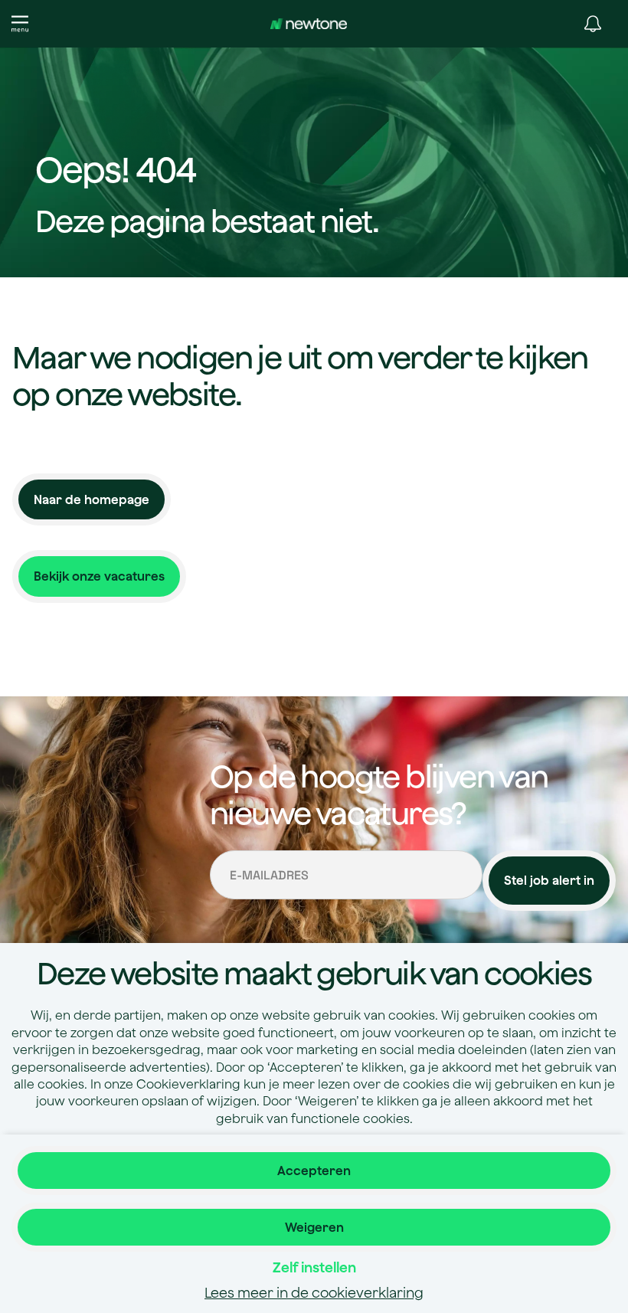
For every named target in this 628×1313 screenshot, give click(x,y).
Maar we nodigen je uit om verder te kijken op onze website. (300, 375)
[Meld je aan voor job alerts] (592, 23)
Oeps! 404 (115, 171)
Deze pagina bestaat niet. (206, 220)
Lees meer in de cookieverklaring (314, 1293)
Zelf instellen (314, 1267)
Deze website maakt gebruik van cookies (314, 972)
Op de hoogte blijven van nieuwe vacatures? (379, 794)
